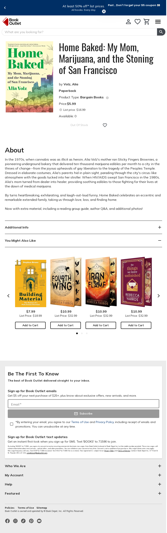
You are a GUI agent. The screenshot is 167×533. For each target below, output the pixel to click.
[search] (161, 32)
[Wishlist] (137, 21)
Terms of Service (124, 451)
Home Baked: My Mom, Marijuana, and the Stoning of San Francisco (106, 58)
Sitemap (41, 507)
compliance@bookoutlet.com (37, 453)
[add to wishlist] (105, 125)
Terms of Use (26, 507)
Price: (67, 104)
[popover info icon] (107, 97)
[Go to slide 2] (82, 333)
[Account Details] (128, 21)
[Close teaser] (104, 11)
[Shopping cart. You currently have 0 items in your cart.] (146, 21)
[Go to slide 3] (87, 333)
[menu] (157, 21)
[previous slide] (5, 8)
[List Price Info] (60, 110)
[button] (134, 5)
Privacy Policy (109, 451)
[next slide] (157, 295)
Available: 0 (68, 116)
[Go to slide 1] (77, 333)
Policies (10, 507)
